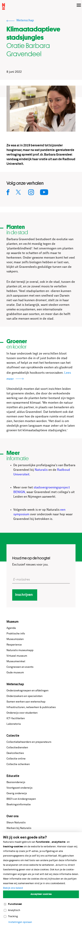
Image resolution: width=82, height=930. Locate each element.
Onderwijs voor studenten (22, 713)
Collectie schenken (18, 764)
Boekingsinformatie (18, 804)
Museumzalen (15, 639)
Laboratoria (13, 724)
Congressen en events (19, 667)
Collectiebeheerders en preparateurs (28, 742)
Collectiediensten (17, 747)
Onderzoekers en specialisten (24, 696)
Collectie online (16, 758)
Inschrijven (24, 595)
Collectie (12, 735)
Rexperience (14, 644)
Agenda (11, 628)
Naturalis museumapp (19, 650)
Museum (12, 621)
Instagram (31, 192)
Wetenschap (15, 684)
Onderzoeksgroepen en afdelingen (27, 690)
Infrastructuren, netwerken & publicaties (31, 707)
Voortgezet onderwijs (19, 788)
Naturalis (41, 469)
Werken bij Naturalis (18, 828)
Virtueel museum (16, 656)
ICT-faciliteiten (15, 718)
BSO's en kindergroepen (21, 799)
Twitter (19, 192)
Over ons (12, 816)
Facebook (8, 192)
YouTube (44, 192)
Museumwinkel (15, 661)
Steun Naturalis (16, 822)
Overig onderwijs (16, 793)
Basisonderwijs (15, 782)
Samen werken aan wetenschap (25, 701)
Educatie (12, 775)
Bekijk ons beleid (13, 888)
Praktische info (15, 633)
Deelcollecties (15, 753)
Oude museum (15, 672)
